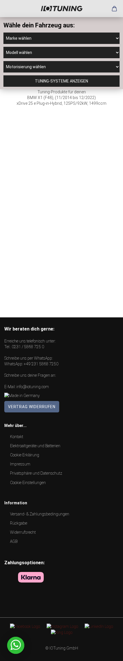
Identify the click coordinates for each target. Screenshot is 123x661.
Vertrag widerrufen (31, 406)
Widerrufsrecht (23, 532)
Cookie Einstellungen (28, 482)
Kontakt (16, 436)
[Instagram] (62, 626)
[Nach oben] (107, 652)
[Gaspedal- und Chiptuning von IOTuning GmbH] (62, 8)
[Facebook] (25, 626)
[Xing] (61, 632)
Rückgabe (18, 523)
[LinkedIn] (99, 626)
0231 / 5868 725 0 (28, 346)
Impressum (20, 464)
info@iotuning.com (32, 386)
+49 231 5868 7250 (41, 364)
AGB (13, 541)
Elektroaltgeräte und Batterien (35, 446)
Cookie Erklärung (24, 455)
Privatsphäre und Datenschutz (36, 473)
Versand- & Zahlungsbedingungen (39, 514)
